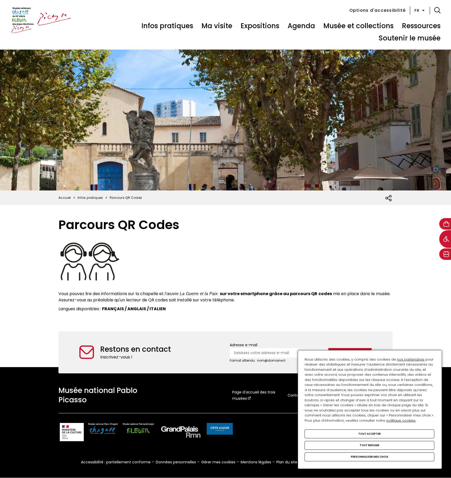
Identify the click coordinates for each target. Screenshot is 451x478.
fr (416, 10)
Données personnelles (176, 462)
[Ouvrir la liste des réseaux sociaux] (388, 198)
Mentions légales (256, 462)
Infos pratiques (167, 26)
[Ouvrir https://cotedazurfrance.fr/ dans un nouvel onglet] (220, 430)
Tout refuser (369, 445)
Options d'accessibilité (377, 10)
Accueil (64, 197)
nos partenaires (410, 359)
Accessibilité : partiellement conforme (116, 462)
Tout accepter (369, 434)
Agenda (301, 26)
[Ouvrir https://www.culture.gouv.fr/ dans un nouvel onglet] (72, 433)
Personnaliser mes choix (369, 457)
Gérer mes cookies (218, 462)
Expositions (260, 26)
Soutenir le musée (409, 38)
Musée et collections (358, 26)
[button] (437, 10)
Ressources (421, 26)
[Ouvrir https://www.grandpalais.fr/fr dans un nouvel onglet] (181, 433)
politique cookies (401, 420)
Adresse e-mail (243, 345)
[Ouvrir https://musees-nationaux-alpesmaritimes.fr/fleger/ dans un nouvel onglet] (138, 433)
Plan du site (286, 462)
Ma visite (216, 26)
